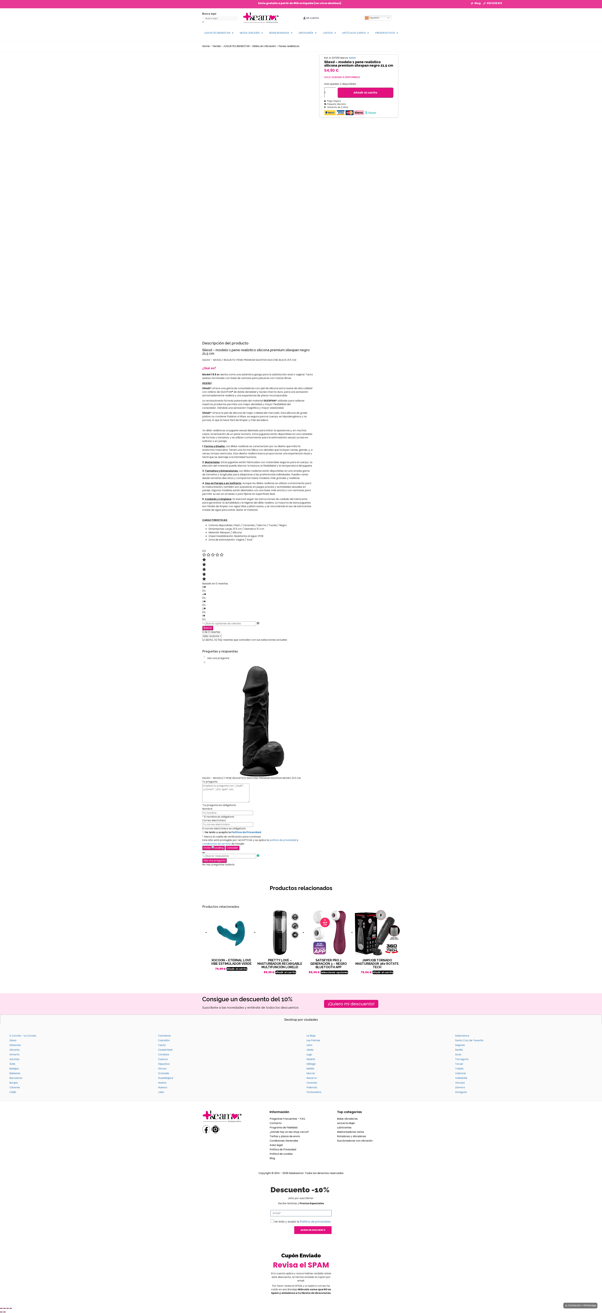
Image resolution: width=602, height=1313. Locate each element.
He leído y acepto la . (302, 1221)
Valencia (460, 1073)
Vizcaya (460, 1083)
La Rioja (310, 1035)
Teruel (459, 1064)
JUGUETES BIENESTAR (217, 33)
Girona (162, 1068)
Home (206, 46)
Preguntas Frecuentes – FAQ (287, 1119)
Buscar (207, 628)
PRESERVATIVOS (385, 33)
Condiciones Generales (284, 1140)
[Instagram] (215, 1129)
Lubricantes (344, 1127)
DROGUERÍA (306, 33)
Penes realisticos (289, 46)
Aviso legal (276, 1145)
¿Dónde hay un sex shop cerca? (289, 1132)
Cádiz (12, 1092)
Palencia (311, 1087)
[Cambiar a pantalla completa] (4, 1308)
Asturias (14, 1059)
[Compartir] (7, 1308)
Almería (14, 1054)
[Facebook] (206, 1129)
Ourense (311, 1083)
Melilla (310, 1068)
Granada (163, 1073)
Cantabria (164, 1035)
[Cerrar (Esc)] (10, 1308)
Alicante (14, 1050)
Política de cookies (281, 1154)
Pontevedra (313, 1092)
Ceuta (162, 1045)
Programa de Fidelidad (283, 1127)
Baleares (14, 1073)
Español (374, 18)
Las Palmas (313, 1040)
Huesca (162, 1087)
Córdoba (163, 1054)
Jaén (161, 1092)
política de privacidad (282, 840)
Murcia (310, 1073)
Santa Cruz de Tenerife (469, 1040)
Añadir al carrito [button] (236, 969)
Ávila (12, 1064)
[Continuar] (203, 852)
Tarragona (461, 1059)
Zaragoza (461, 1092)
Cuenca (163, 1059)
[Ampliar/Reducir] (1, 1308)
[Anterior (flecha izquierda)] (1, 1311)
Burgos (13, 1083)
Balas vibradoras (347, 1119)
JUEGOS (328, 33)
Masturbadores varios (350, 1132)
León (309, 1045)
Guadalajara (165, 1078)
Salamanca (462, 1035)
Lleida (309, 1050)
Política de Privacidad (246, 832)
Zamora (460, 1087)
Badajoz (14, 1068)
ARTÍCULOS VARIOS (354, 33)
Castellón (164, 1040)
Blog (272, 1158)
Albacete (15, 1045)
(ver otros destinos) (327, 3)
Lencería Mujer (346, 1123)
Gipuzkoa (163, 1064)
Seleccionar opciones (334, 972)
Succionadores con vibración (355, 1140)
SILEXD (352, 57)
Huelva (162, 1083)
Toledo (459, 1068)
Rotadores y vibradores (351, 1136)
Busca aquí (209, 13)
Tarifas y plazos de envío (285, 1136)
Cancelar (232, 848)
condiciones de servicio (216, 844)
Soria (458, 1054)
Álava (12, 1040)
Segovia (460, 1045)
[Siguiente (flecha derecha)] (4, 1311)
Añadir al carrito (365, 93)
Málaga (311, 1064)
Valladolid (461, 1078)
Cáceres (14, 1087)
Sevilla (459, 1050)
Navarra (311, 1078)
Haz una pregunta (214, 860)
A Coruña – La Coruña (22, 1035)
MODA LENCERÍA (250, 33)
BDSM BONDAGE (279, 33)
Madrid (310, 1059)
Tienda (216, 46)
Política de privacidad (315, 1222)
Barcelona (15, 1078)
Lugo (309, 1054)
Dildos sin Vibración (264, 46)
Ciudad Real (165, 1050)
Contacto (276, 1123)
